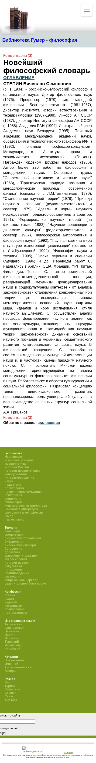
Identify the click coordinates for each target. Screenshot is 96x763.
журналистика (15, 463)
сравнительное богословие (25, 583)
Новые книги (14, 660)
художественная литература (26, 505)
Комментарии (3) (17, 55)
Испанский (13, 645)
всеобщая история (19, 460)
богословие (13, 548)
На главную (13, 456)
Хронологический (18, 667)
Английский (13, 624)
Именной (11, 664)
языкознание (14, 519)
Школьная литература (21, 509)
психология (13, 495)
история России (17, 467)
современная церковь (21, 580)
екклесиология (16, 559)
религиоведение (17, 573)
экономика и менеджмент (24, 512)
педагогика (13, 484)
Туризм (10, 686)
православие (14, 609)
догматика (12, 552)
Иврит (9, 634)
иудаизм (11, 602)
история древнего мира (22, 470)
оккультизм (13, 566)
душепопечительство (21, 555)
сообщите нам (62, 757)
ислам (9, 598)
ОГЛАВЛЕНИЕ (18, 77)
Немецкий (12, 631)
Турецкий (12, 641)
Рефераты (12, 689)
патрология (13, 569)
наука (9, 481)
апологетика (14, 534)
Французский (14, 627)
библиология (14, 541)
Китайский (12, 648)
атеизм (10, 595)
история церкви (17, 562)
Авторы (10, 670)
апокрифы (13, 531)
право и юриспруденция (23, 491)
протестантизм (16, 612)
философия (63, 40)
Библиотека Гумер (23, 40)
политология (14, 488)
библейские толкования (23, 538)
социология (13, 498)
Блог (8, 682)
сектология (13, 576)
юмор (9, 516)
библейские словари (20, 545)
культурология (16, 474)
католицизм (13, 605)
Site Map (11, 700)
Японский (12, 638)
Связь (9, 696)
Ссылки (10, 693)
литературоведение (19, 477)
